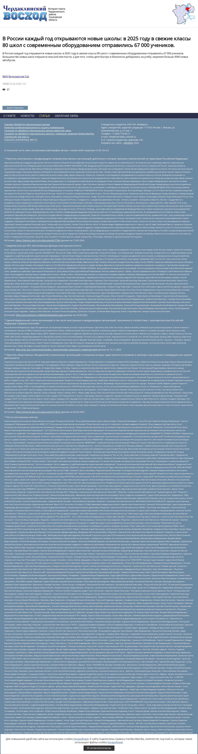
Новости (27, 116)
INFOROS (128, 142)
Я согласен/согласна (99, 748)
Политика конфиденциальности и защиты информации (34, 127)
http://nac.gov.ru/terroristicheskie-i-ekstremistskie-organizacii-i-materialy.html (56, 349)
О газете (9, 116)
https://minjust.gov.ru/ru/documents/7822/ (38, 411)
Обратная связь (66, 116)
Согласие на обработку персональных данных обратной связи (37, 130)
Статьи (44, 116)
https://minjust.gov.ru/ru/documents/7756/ (38, 240)
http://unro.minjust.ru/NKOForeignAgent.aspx (40, 315)
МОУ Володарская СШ (15, 76)
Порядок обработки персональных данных (27, 124)
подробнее (81, 739)
